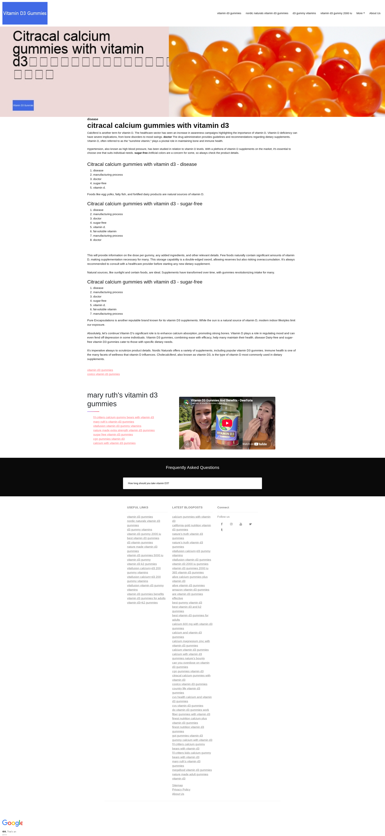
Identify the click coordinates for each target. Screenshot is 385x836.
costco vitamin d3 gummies (103, 374)
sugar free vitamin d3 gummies (113, 434)
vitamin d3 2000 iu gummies (190, 563)
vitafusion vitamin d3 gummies (191, 559)
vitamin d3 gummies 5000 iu (145, 555)
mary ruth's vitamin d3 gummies (113, 421)
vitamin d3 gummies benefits (145, 594)
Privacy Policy (181, 789)
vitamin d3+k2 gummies (142, 602)
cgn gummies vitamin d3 (109, 438)
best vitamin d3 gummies (143, 538)
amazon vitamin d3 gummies (190, 589)
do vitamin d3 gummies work (190, 709)
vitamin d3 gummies (229, 13)
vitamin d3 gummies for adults (146, 598)
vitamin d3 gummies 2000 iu (190, 568)
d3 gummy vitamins (304, 13)
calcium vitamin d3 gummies (190, 649)
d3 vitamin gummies (140, 542)
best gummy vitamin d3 (187, 602)
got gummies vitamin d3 (187, 735)
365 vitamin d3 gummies (188, 572)
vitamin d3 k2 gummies (142, 563)
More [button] (359, 13)
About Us (374, 13)
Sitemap (177, 785)
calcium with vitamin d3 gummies (114, 443)
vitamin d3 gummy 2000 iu (336, 13)
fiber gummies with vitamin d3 (191, 714)
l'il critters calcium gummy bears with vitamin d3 (123, 417)
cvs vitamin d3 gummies (187, 705)
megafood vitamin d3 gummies (192, 770)
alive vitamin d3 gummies (188, 585)
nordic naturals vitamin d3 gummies (267, 13)
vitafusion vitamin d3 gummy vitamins (117, 425)
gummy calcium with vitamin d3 (192, 740)
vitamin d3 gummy (139, 559)
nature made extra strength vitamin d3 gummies (124, 430)
